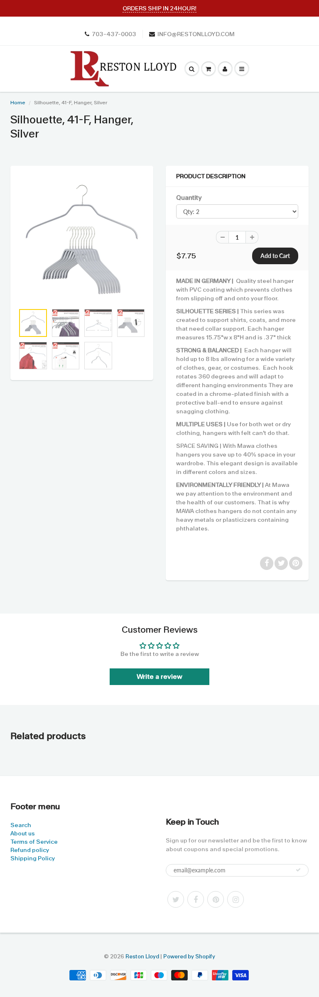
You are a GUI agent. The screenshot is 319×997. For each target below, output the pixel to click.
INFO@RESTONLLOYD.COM (196, 34)
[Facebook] (195, 899)
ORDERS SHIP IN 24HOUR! (159, 8)
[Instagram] (235, 899)
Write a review (159, 676)
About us (22, 833)
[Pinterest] (215, 899)
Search (20, 825)
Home (17, 102)
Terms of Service (34, 841)
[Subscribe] (298, 870)
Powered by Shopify (189, 956)
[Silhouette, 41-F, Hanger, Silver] (81, 239)
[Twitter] (175, 899)
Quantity (188, 198)
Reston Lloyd (142, 956)
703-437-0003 (114, 34)
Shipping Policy (32, 858)
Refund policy (29, 850)
